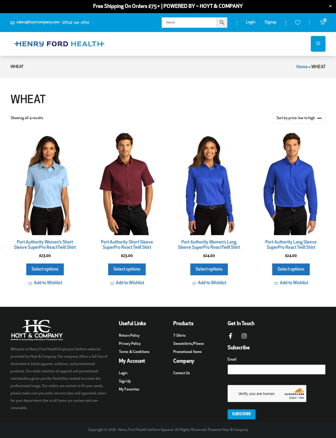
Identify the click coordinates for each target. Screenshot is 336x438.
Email (232, 360)
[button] (45, 283)
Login (250, 22)
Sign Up (125, 381)
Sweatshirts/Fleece (188, 344)
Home (302, 67)
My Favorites (129, 390)
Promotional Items (187, 352)
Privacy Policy (130, 344)
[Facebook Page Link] (230, 338)
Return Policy (129, 336)
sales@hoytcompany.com (38, 22)
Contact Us (181, 373)
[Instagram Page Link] (244, 338)
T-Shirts (179, 336)
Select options (45, 269)
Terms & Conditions (134, 352)
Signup (270, 22)
